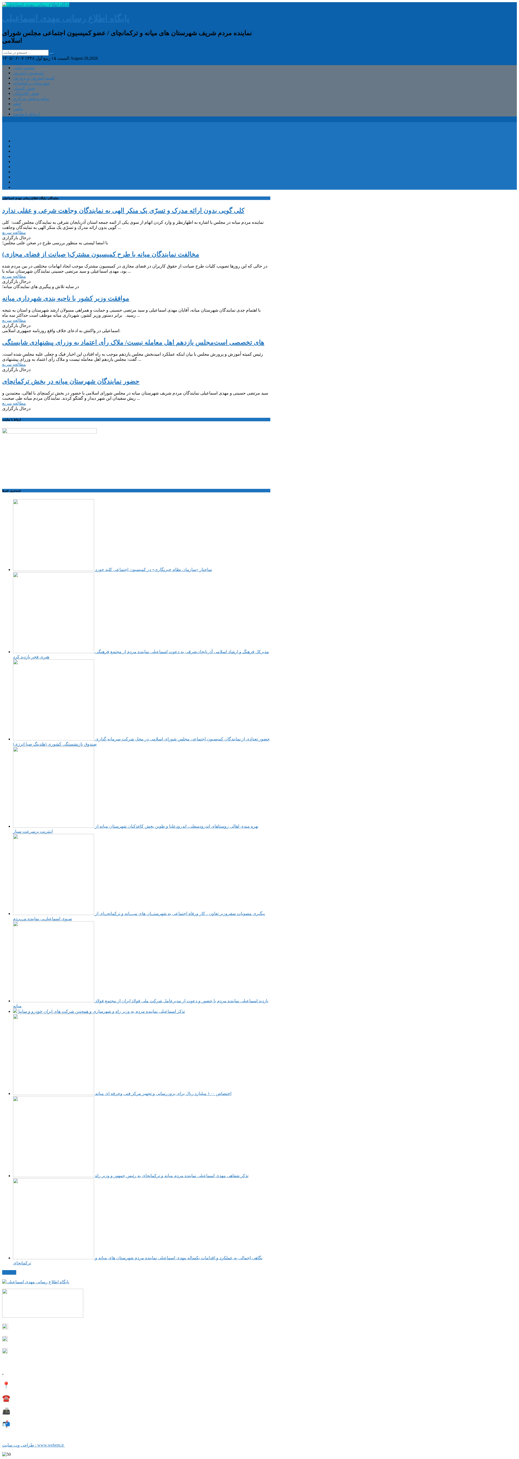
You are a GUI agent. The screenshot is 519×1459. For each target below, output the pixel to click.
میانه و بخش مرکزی (31, 98)
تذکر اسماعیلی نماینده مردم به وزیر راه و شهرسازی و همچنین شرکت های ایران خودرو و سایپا (101, 1011)
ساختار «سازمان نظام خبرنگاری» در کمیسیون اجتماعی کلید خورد (153, 569)
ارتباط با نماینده (26, 114)
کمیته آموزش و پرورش (34, 78)
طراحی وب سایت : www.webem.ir (33, 1445)
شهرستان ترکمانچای (31, 83)
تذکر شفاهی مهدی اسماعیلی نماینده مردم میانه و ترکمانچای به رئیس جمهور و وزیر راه (171, 1175)
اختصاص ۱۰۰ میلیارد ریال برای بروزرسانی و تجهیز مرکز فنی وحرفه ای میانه (162, 1093)
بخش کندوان (24, 88)
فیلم (17, 103)
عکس (18, 108)
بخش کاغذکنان (26, 93)
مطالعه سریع (14, 232)
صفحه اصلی (24, 67)
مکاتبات (9, 1272)
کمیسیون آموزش (28, 73)
